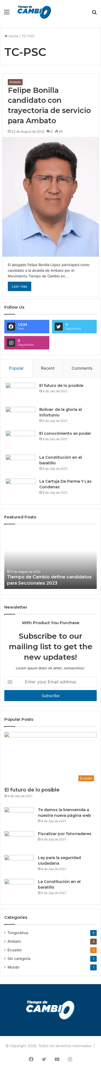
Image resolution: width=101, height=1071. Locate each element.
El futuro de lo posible (61, 385)
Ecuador (15, 950)
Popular (16, 368)
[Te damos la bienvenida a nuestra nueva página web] (19, 817)
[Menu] (6, 14)
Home (13, 36)
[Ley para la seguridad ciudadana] (19, 865)
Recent (47, 368)
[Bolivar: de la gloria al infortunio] (20, 417)
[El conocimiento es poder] (20, 441)
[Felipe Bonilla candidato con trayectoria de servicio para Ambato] (50, 197)
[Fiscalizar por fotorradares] (19, 841)
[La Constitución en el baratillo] (20, 465)
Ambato (15, 82)
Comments (82, 368)
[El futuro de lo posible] (20, 393)
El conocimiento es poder (65, 433)
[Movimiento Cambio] (34, 12)
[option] (50, 559)
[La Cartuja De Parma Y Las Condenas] (20, 489)
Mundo (13, 967)
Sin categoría (19, 958)
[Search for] (94, 14)
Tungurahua (18, 933)
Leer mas (19, 286)
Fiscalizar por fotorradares (64, 833)
